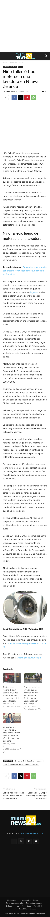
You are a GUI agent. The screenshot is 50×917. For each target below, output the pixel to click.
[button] (4, 56)
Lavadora (30, 761)
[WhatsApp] (33, 97)
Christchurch (19, 761)
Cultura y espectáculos (14, 903)
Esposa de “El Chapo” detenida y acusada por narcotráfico (36, 796)
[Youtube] (36, 841)
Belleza (9, 906)
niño (5, 764)
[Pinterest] (27, 97)
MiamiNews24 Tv (20, 909)
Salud (17, 906)
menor (39, 761)
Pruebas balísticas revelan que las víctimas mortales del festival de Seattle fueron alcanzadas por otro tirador (32, 695)
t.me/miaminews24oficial (29, 657)
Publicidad (38, 906)
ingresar (34, 292)
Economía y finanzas (34, 903)
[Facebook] (14, 97)
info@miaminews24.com (31, 833)
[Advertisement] (25, 26)
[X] (20, 97)
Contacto (33, 909)
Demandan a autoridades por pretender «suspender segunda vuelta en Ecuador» (25, 271)
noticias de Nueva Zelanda (19, 764)
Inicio (5, 62)
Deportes (36, 900)
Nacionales (11, 900)
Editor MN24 (10, 91)
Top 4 (20, 67)
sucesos (35, 764)
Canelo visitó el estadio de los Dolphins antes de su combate (13, 796)
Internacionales (25, 900)
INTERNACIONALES (16, 62)
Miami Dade (26, 906)
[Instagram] (21, 841)
